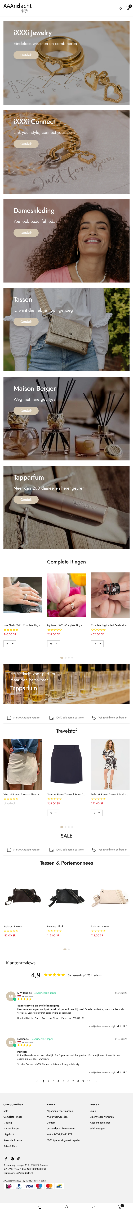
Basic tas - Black (55, 926)
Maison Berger (11, 1128)
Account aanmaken (100, 1123)
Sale (5, 1111)
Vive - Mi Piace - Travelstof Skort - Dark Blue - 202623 (74, 794)
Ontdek (26, 54)
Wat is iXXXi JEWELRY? (59, 1134)
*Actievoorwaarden (57, 1117)
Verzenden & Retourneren (61, 1128)
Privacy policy (40, 1180)
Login (93, 1111)
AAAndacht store (12, 1140)
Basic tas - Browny (12, 926)
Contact (51, 1123)
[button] (61, 657)
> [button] (96, 1081)
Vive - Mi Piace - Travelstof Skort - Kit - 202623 (27, 794)
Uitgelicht (8, 1134)
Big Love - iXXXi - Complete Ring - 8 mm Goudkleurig (74, 625)
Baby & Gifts (10, 1146)
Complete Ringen (13, 1117)
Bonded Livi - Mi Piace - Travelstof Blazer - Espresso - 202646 (48, 1018)
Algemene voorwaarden (60, 1111)
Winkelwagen (97, 1128)
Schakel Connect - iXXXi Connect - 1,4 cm (38, 1064)
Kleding (7, 1123)
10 (88, 1081)
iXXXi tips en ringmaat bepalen (63, 1140)
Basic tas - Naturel (100, 926)
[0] (128, 8)
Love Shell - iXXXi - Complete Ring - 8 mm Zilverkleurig (31, 625)
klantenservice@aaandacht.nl (18, 1173)
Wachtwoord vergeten (102, 1117)
